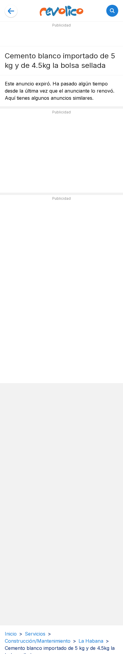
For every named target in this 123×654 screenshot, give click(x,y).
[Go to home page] (61, 11)
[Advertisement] (61, 36)
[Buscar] (112, 11)
